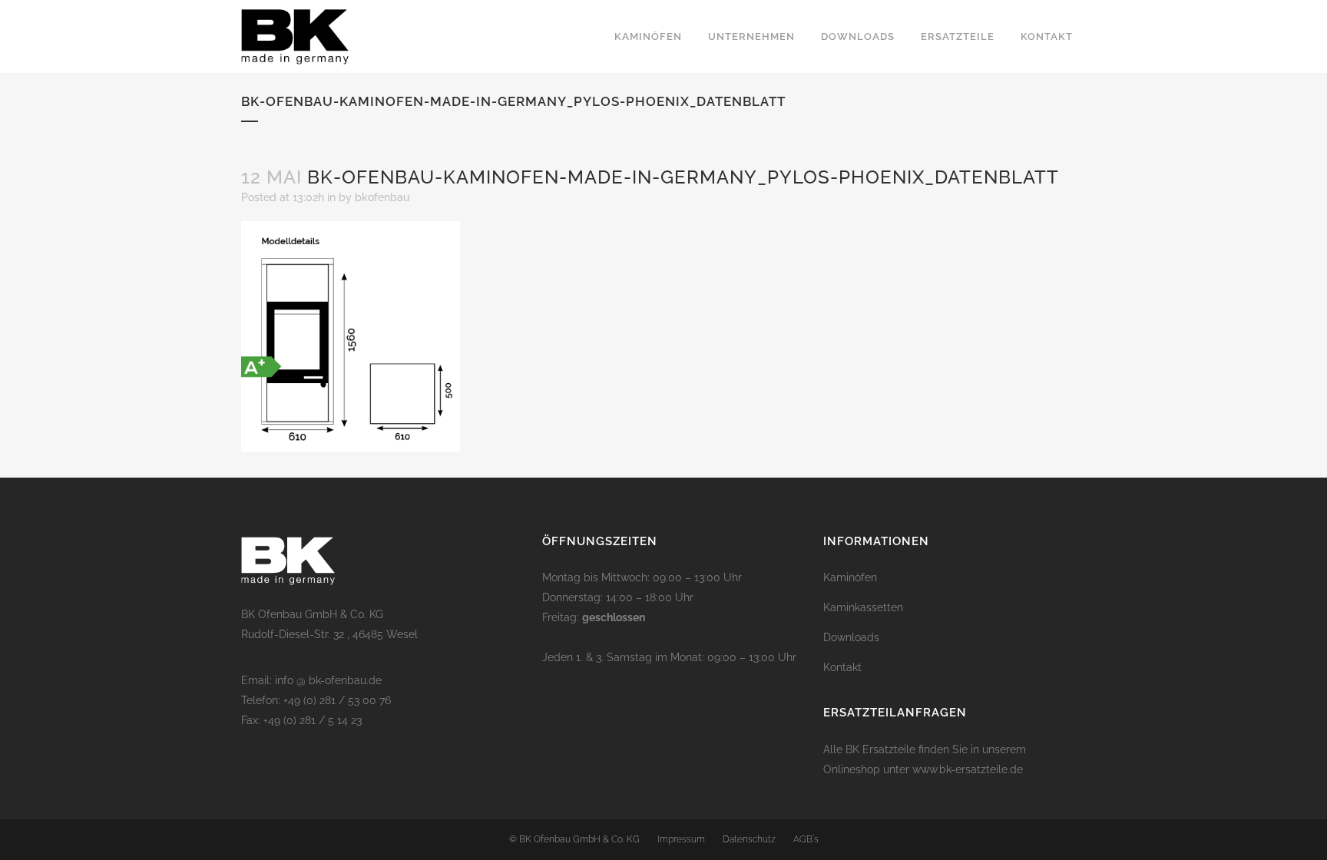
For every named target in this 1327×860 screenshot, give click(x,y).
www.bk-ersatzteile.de (967, 769)
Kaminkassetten (863, 607)
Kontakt (842, 667)
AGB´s (806, 839)
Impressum (681, 839)
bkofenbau (382, 197)
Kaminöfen (850, 577)
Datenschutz (749, 839)
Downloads (851, 637)
